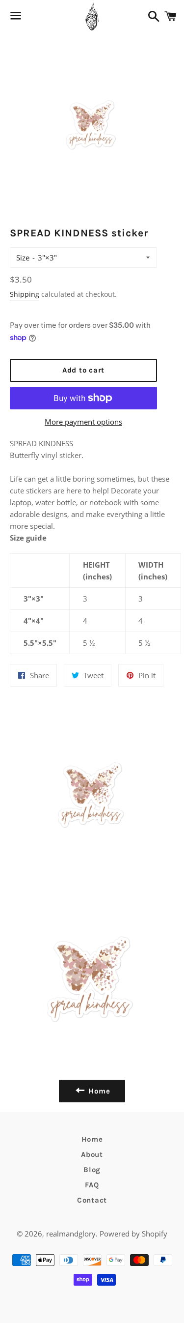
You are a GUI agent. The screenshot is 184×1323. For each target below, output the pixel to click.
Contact (92, 1200)
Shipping (24, 294)
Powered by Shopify (133, 1233)
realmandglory (71, 1233)
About (92, 1154)
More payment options (83, 422)
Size (22, 257)
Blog (92, 1169)
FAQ (92, 1184)
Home (92, 1139)
